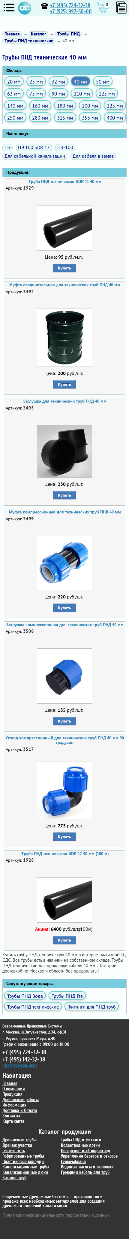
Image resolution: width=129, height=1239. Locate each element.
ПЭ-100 (65, 147)
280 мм (40, 117)
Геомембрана (73, 1161)
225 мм (115, 105)
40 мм (80, 81)
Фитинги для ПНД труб (92, 1007)
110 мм (82, 93)
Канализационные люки (25, 1172)
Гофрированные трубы (23, 1156)
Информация (14, 1105)
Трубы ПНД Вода (25, 996)
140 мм (15, 105)
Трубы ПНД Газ (67, 996)
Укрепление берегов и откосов (89, 1156)
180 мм (65, 105)
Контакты (11, 1116)
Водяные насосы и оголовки (87, 1167)
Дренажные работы (20, 1099)
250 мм (15, 117)
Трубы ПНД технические (33, 1007)
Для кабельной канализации (34, 156)
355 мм (90, 117)
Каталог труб (14, 1177)
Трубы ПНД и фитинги (81, 1140)
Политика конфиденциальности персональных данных (56, 1215)
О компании (13, 1088)
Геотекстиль (13, 1150)
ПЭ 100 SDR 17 (34, 147)
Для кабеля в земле (93, 156)
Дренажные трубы (19, 1140)
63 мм (14, 93)
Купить (64, 268)
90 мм (58, 93)
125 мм (107, 93)
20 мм (14, 81)
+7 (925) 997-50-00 (71, 11)
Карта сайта (13, 1121)
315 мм (65, 117)
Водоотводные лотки (80, 1145)
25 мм (36, 81)
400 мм (115, 117)
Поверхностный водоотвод (85, 1150)
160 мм (40, 105)
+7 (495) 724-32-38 (70, 5)
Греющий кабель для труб (85, 1172)
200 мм (90, 105)
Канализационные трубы (25, 1167)
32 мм (58, 81)
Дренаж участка (17, 1145)
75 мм (36, 93)
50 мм (103, 81)
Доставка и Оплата (19, 1110)
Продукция (12, 1094)
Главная (9, 1083)
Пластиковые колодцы (23, 1161)
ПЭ (7, 147)
